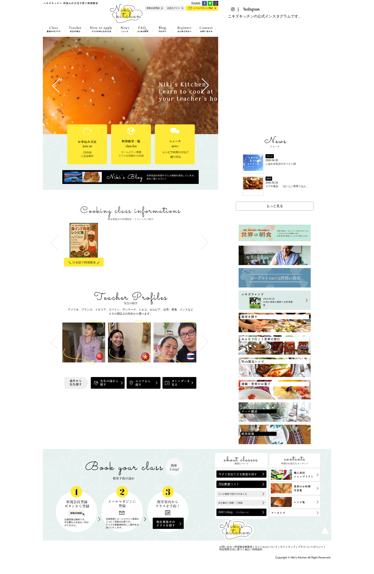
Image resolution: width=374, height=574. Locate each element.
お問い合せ (225, 547)
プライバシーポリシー (310, 547)
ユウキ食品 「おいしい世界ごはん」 (287, 186)
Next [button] (204, 342)
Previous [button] (54, 342)
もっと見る (274, 206)
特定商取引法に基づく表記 (234, 549)
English (195, 2)
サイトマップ (287, 547)
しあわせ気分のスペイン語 (281, 164)
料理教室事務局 (243, 547)
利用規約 (257, 549)
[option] (85, 246)
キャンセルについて (266, 547)
